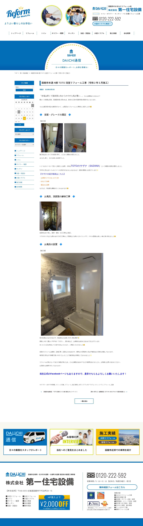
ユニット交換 (60, 385)
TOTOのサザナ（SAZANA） (86, 166)
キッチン (71, 33)
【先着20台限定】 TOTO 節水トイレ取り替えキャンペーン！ (60, 392)
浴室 (112, 385)
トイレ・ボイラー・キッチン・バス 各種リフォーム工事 (120, 14)
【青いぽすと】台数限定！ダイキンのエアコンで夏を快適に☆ (107, 392)
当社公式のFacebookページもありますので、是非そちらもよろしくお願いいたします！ (83, 374)
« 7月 (19, 125)
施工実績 (113, 33)
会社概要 (127, 33)
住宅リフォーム (30, 496)
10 (19, 112)
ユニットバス (98, 385)
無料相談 (27, 505)
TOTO (92, 385)
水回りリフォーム (14, 496)
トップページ (16, 33)
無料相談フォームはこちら (112, 487)
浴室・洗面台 (85, 33)
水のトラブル (83, 385)
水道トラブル (99, 33)
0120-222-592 (111, 475)
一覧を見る (84, 401)
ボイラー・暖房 (57, 33)
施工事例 (75, 385)
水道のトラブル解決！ (102, 23)
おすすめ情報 (51, 385)
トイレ (43, 33)
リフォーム (30, 33)
